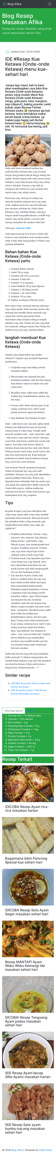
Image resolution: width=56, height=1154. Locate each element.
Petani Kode (45, 1150)
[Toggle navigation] (50, 4)
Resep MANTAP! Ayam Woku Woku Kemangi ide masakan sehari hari (25, 966)
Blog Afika (14, 4)
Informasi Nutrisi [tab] (14, 710)
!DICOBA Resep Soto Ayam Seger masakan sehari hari (27, 912)
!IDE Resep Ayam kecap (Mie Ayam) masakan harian (27, 1075)
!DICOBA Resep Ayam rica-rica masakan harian (27, 809)
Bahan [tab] (30, 710)
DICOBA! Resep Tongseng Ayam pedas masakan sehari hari (26, 1021)
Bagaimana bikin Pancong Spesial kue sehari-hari (26, 860)
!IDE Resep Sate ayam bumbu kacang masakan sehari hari (25, 1128)
